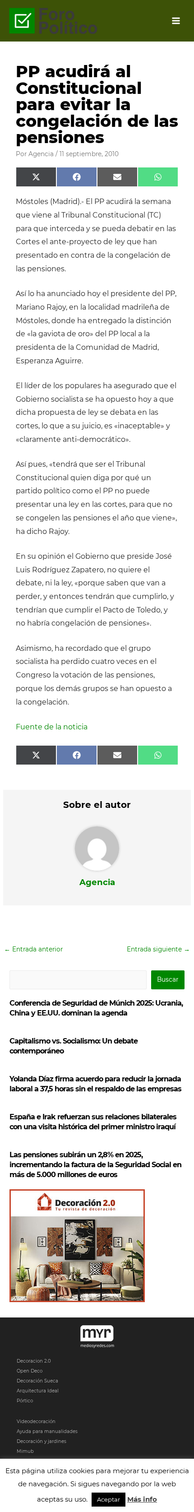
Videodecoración (36, 1421)
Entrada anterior (33, 949)
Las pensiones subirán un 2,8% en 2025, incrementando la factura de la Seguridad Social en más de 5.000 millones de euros (95, 1164)
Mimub (25, 1451)
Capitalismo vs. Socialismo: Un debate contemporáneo (73, 1046)
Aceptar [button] (108, 1499)
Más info (142, 1499)
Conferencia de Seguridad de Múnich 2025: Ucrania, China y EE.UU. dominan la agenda (96, 1008)
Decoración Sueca (37, 1381)
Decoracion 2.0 (34, 1361)
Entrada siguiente (158, 949)
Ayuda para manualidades (47, 1431)
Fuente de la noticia (52, 727)
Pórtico (25, 1401)
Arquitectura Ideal (38, 1391)
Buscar (167, 979)
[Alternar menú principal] (176, 21)
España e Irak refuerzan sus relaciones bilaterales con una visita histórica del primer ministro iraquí (92, 1122)
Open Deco (29, 1371)
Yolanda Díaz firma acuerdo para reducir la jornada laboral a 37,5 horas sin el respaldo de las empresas (95, 1084)
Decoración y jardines (41, 1441)
